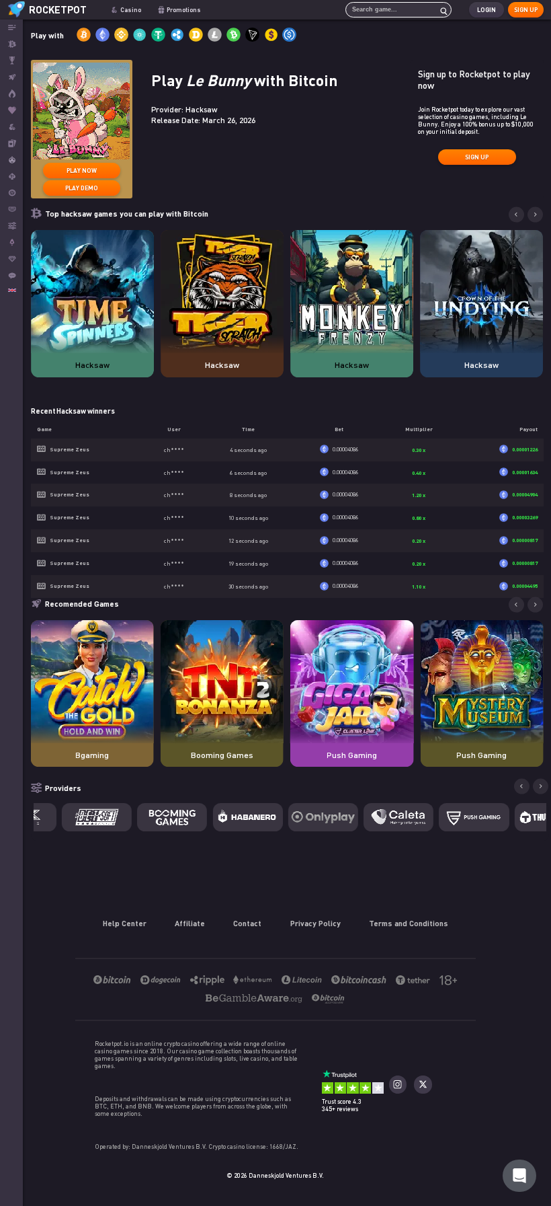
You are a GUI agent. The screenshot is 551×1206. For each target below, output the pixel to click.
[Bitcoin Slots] (11, 126)
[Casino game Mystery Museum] (481, 681)
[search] (440, 9)
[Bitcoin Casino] (11, 44)
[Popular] (11, 110)
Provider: (184, 109)
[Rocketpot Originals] (11, 77)
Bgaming (92, 755)
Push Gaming (352, 755)
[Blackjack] (11, 176)
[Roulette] (11, 192)
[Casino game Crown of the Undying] (481, 291)
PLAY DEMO (81, 188)
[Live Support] (11, 275)
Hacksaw (92, 365)
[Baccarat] (11, 209)
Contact (247, 923)
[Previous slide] (516, 215)
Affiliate (190, 923)
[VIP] (11, 259)
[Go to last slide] (516, 605)
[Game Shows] (11, 159)
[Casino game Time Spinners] (92, 291)
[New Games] (11, 93)
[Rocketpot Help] (519, 1176)
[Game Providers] (11, 225)
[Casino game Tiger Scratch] (222, 291)
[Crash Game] (11, 242)
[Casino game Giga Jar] (351, 681)
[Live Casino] (11, 143)
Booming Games (222, 755)
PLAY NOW (82, 170)
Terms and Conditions (408, 923)
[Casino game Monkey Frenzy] (351, 291)
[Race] (11, 60)
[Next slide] (535, 215)
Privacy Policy (315, 923)
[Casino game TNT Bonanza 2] (222, 681)
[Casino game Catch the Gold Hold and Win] (92, 681)
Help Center (124, 923)
